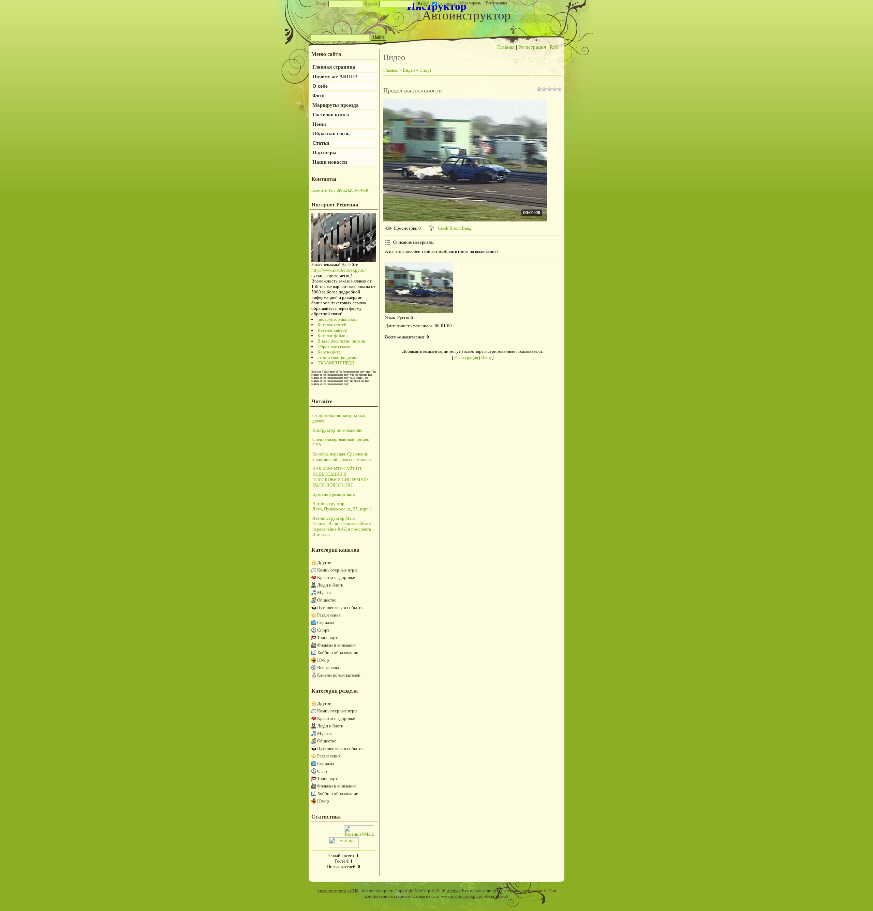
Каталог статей (331, 324)
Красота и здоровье (336, 577)
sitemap (453, 890)
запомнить (447, 3)
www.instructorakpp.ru (462, 896)
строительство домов (337, 357)
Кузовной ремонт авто (333, 494)
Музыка (324, 592)
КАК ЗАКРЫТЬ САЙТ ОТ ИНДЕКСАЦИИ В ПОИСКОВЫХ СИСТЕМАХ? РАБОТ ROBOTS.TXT (340, 477)
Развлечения (329, 615)
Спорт (323, 630)
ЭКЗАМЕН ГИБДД (335, 362)
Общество (327, 600)
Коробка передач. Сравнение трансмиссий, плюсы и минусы (342, 456)
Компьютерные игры (337, 570)
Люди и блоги (330, 585)
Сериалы (325, 622)
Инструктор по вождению (337, 430)
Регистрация (496, 3)
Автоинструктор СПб (337, 890)
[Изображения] (419, 287)
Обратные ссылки (334, 346)
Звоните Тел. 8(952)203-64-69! (340, 190)
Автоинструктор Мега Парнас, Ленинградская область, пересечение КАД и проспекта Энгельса (343, 526)
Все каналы (328, 667)
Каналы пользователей (338, 675)
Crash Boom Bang (455, 228)
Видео (409, 70)
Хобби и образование (337, 652)
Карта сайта (329, 352)
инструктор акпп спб (337, 319)
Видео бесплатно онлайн (341, 341)
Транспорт (327, 637)
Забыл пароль (469, 3)
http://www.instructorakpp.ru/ (338, 270)
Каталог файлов (332, 335)
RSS (554, 47)
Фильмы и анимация (336, 645)
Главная (506, 47)
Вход (486, 357)
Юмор (323, 660)
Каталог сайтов (332, 330)
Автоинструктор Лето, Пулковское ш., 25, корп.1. (342, 506)
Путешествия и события (340, 607)
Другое (324, 562)
